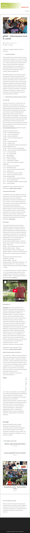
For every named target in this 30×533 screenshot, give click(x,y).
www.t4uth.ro (12, 219)
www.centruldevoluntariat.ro (9, 127)
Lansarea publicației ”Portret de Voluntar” (15, 453)
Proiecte (11, 45)
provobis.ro (14, 277)
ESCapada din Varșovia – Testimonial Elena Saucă (15, 487)
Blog (6, 45)
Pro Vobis (7, 43)
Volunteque (5, 307)
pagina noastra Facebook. (16, 188)
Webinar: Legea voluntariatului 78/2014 (15, 444)
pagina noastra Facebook (15, 349)
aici (11, 49)
